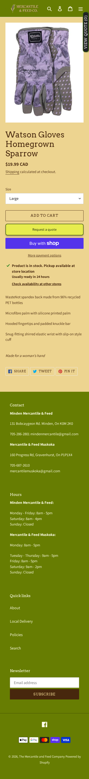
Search (15, 648)
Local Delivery (21, 621)
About (15, 607)
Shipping (12, 171)
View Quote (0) (86, 32)
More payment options (44, 255)
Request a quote (44, 229)
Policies (16, 634)
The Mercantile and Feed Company (42, 756)
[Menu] (80, 8)
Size (8, 189)
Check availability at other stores (36, 284)
